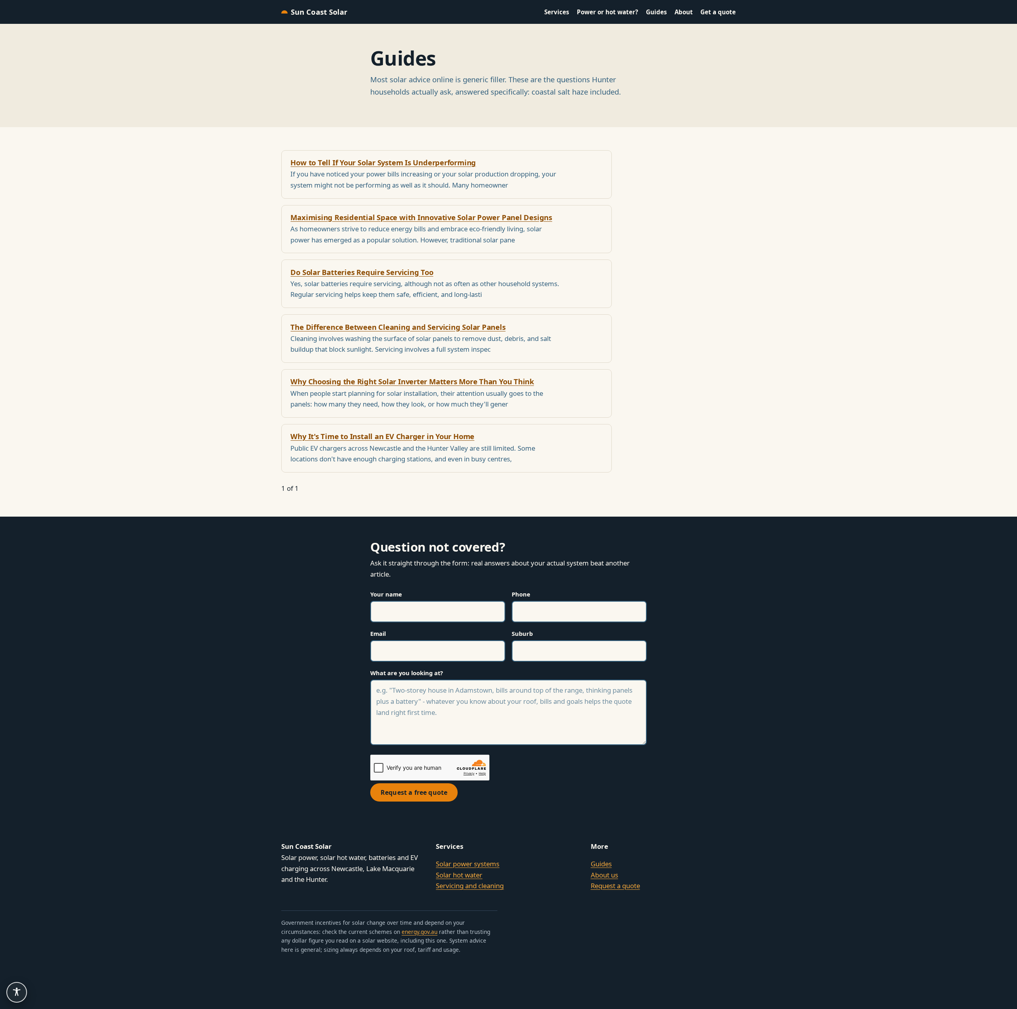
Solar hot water (459, 874)
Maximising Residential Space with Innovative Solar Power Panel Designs (421, 217)
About (684, 12)
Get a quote (718, 12)
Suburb (522, 633)
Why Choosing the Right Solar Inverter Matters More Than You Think (412, 381)
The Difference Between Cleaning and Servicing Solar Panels (397, 327)
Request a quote (615, 885)
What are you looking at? (406, 673)
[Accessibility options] (16, 992)
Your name (386, 594)
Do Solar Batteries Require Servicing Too (361, 272)
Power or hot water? (607, 12)
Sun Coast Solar (319, 12)
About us (604, 874)
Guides (656, 12)
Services (556, 12)
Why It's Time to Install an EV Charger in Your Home (382, 436)
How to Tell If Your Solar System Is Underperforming (383, 162)
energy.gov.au (419, 931)
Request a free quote (414, 792)
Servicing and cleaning (470, 885)
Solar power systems (467, 863)
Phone (521, 594)
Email (378, 633)
